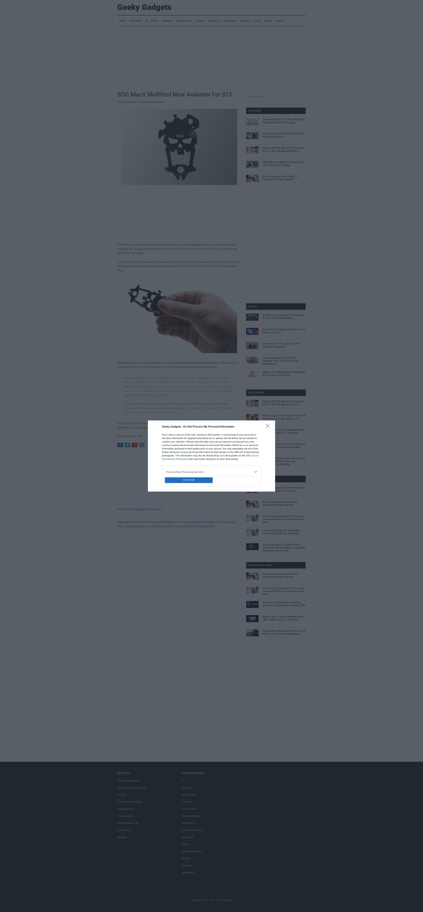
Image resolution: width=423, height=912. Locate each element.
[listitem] (211, 448)
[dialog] (211, 456)
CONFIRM (189, 504)
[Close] (269, 403)
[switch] (252, 455)
